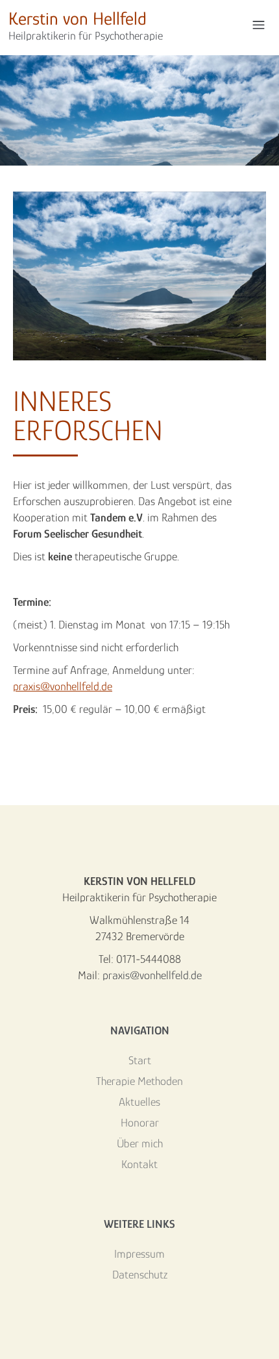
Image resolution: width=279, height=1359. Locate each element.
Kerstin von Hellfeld (85, 25)
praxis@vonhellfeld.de (62, 686)
